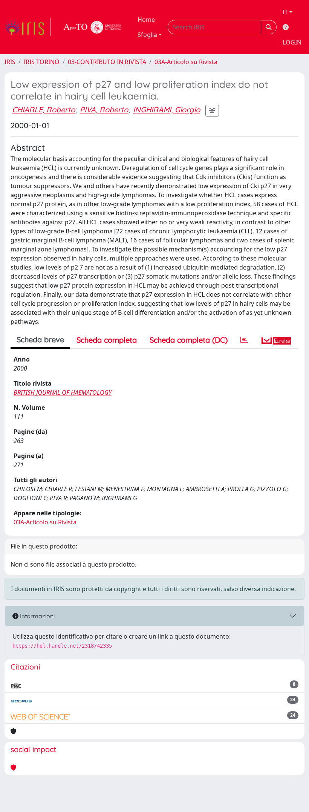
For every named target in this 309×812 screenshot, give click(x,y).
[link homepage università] (93, 27)
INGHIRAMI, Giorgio (166, 109)
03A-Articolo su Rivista (185, 62)
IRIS (10, 62)
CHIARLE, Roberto (43, 109)
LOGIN (292, 42)
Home (146, 19)
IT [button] (285, 12)
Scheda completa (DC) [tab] (189, 340)
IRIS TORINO (42, 62)
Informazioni (36, 616)
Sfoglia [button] (147, 35)
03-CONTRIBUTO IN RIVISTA (107, 62)
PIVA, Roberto (104, 109)
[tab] (244, 340)
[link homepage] (27, 27)
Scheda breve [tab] (40, 339)
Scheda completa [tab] (106, 340)
